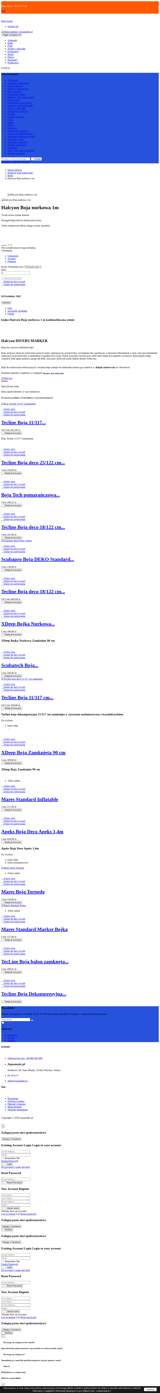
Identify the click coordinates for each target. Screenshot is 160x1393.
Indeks (4, 381)
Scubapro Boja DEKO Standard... (37, 559)
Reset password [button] (28, 1214)
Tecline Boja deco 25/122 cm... (33, 462)
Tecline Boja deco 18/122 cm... (33, 527)
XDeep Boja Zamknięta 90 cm (33, 752)
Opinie (11, 313)
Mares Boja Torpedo (23, 891)
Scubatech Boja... (19, 665)
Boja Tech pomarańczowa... (30, 495)
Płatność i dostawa (17, 1104)
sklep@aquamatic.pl (18, 1081)
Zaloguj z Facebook (11, 1139)
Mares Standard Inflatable (29, 799)
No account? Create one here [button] (15, 1167)
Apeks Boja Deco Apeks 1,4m (32, 831)
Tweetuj (11, 258)
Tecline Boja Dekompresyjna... (33, 994)
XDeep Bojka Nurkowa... (28, 624)
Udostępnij (13, 256)
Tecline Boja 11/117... (23, 422)
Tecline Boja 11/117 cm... (27, 697)
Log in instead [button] (8, 1214)
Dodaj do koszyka (11, 278)
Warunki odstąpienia (18, 1109)
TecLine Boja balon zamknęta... (35, 961)
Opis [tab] (10, 308)
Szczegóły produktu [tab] (17, 311)
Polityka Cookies (16, 1101)
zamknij (150, 1389)
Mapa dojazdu (15, 1107)
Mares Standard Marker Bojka (34, 929)
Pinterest (12, 261)
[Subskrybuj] (32, 1020)
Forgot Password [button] (9, 1161)
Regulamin (13, 1098)
